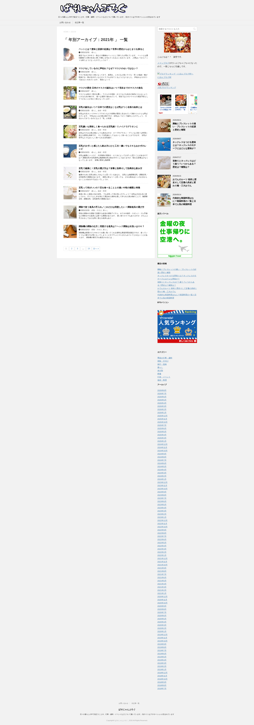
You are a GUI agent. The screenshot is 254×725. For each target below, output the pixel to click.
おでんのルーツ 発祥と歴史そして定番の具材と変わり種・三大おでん (184, 182)
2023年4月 (161, 508)
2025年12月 (162, 416)
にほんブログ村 (164, 77)
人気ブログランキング (166, 88)
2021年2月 (161, 590)
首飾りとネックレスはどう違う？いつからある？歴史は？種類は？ (184, 164)
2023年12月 (162, 482)
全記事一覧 (79, 22)
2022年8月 (161, 533)
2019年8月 (161, 647)
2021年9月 (161, 568)
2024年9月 (161, 454)
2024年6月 (161, 463)
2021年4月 (161, 584)
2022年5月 (161, 543)
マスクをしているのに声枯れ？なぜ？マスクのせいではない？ (108, 68)
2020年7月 (161, 612)
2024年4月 (161, 470)
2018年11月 (162, 676)
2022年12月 (162, 520)
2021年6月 (161, 577)
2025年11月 (162, 419)
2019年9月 (161, 644)
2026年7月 (161, 393)
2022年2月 (161, 552)
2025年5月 (161, 432)
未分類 (160, 371)
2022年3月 (161, 549)
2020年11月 (162, 600)
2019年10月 (162, 641)
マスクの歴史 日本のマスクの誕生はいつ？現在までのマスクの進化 (111, 88)
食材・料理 (102, 111)
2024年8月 (161, 457)
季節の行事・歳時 (164, 358)
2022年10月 (162, 527)
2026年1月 (161, 413)
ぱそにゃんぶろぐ (127, 709)
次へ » (96, 248)
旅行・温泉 (162, 364)
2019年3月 (161, 663)
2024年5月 (161, 466)
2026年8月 (161, 390)
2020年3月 (161, 625)
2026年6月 (161, 397)
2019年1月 (161, 669)
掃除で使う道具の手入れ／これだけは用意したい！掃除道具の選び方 (111, 207)
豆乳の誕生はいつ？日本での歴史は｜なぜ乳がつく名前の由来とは (110, 107)
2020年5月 (161, 619)
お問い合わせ (65, 22)
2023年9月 (161, 492)
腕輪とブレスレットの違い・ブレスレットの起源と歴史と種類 (184, 126)
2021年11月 (162, 562)
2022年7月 (161, 536)
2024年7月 (161, 460)
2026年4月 (161, 403)
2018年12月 (162, 673)
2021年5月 (161, 581)
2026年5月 (161, 400)
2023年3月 (161, 511)
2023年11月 (162, 485)
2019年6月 (161, 654)
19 (89, 248)
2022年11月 (162, 524)
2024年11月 (162, 447)
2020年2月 (161, 628)
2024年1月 (161, 479)
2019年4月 (161, 660)
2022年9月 (161, 530)
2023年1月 (161, 517)
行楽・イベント (163, 377)
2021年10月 (162, 565)
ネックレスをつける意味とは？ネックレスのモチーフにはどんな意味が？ (184, 145)
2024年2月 (161, 476)
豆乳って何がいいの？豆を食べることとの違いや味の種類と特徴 (109, 187)
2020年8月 (161, 609)
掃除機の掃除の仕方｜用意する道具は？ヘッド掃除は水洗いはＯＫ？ (111, 226)
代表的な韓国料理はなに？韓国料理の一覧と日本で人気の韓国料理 (184, 201)
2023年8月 (161, 495)
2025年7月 (161, 425)
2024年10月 (162, 451)
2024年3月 (161, 473)
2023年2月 (161, 514)
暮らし (94, 52)
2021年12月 (162, 558)
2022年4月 (161, 546)
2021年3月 (161, 587)
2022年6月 (161, 539)
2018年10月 (162, 679)
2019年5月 (161, 657)
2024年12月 (162, 444)
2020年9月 (161, 606)
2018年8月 (161, 685)
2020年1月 (161, 631)
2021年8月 (161, 571)
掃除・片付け (97, 210)
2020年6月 (161, 616)
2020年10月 (162, 603)
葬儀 (159, 374)
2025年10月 (162, 422)
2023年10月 (162, 489)
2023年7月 (161, 498)
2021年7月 (161, 574)
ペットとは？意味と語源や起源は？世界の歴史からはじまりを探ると (111, 49)
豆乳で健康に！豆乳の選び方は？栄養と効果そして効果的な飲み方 (110, 168)
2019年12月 (162, 635)
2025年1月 (161, 441)
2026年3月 (161, 406)
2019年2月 (161, 666)
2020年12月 (162, 596)
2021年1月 (161, 593)
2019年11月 (162, 638)
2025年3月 (161, 438)
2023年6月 (161, 501)
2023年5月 (161, 505)
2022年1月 (161, 555)
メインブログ (163, 63)
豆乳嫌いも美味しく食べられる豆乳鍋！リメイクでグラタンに (108, 126)
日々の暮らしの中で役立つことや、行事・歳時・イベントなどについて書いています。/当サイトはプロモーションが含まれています (127, 714)
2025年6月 (161, 428)
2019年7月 (161, 650)
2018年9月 (161, 682)
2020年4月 (161, 622)
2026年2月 (161, 409)
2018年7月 (161, 688)
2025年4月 (161, 435)
